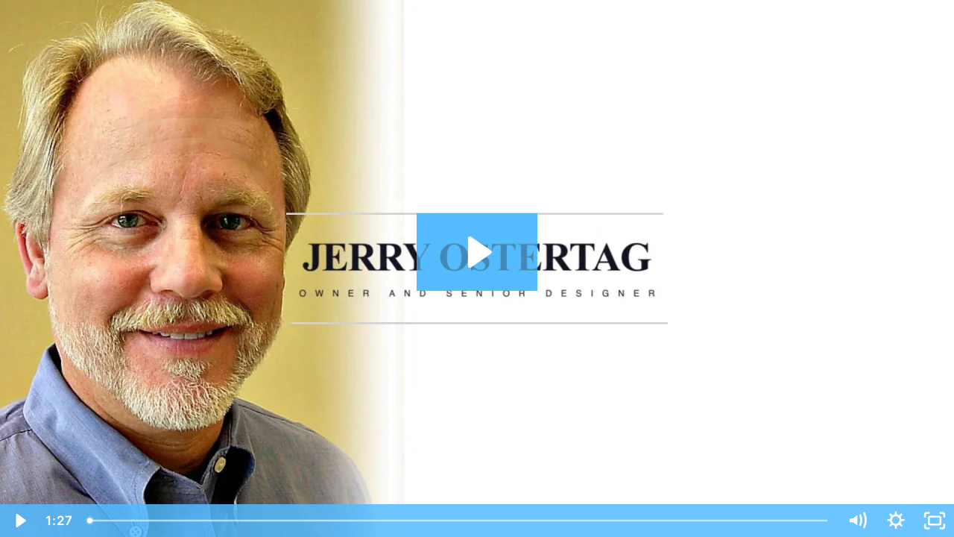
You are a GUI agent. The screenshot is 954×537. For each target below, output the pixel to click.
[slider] (458, 520)
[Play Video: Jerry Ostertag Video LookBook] (477, 252)
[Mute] (857, 520)
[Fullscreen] (934, 520)
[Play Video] (19, 520)
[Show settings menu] (895, 520)
